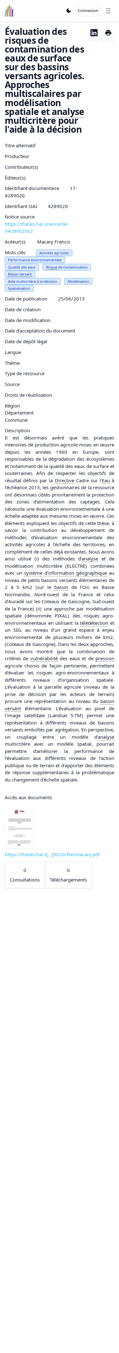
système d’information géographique (65, 573)
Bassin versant (20, 274)
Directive (64, 480)
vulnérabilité (44, 658)
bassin (61, 587)
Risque (51, 267)
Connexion (88, 10)
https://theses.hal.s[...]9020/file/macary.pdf (52, 854)
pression (105, 658)
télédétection (94, 623)
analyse (68, 111)
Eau (106, 480)
